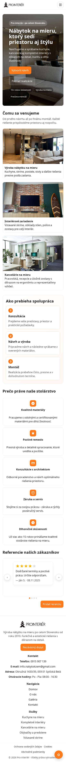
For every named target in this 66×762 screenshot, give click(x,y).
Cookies (48, 746)
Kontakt (33, 704)
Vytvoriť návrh (20, 70)
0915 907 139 (38, 661)
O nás (33, 694)
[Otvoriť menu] (60, 5)
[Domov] (14, 4)
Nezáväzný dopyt (33, 647)
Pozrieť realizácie (22, 81)
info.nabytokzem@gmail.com (37, 666)
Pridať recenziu (52, 604)
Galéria (33, 699)
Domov (33, 689)
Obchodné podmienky (33, 751)
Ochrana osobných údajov (28, 746)
